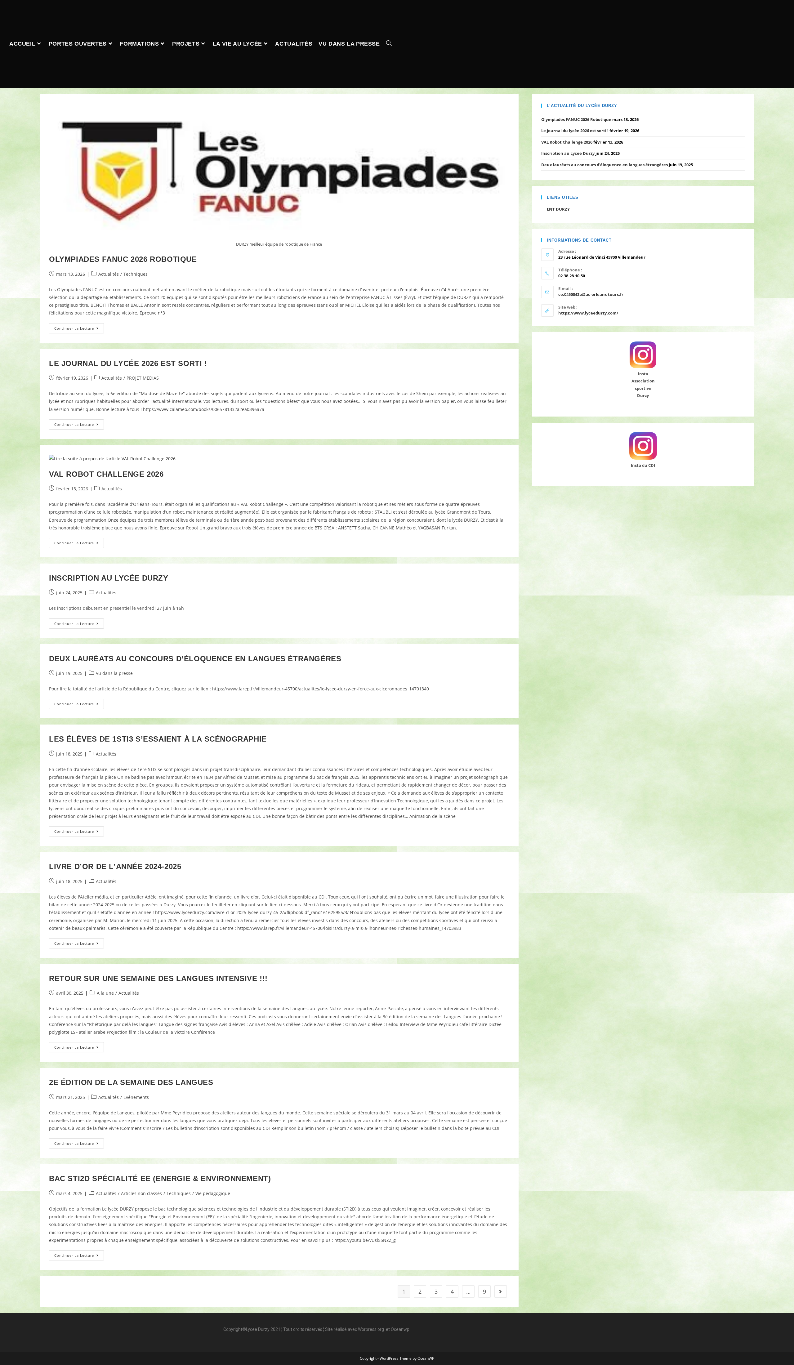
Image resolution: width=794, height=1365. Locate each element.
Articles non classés (141, 1193)
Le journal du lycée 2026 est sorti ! (128, 363)
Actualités (108, 274)
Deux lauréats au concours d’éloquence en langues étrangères (195, 658)
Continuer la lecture (79, 327)
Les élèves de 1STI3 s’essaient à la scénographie (158, 739)
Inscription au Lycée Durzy (108, 578)
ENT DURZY (558, 209)
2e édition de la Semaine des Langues (131, 1082)
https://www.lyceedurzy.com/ (588, 313)
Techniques (135, 274)
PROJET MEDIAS (143, 378)
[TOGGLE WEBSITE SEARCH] (389, 44)
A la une (105, 993)
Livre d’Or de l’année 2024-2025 (115, 866)
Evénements (136, 1097)
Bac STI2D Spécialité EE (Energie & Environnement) (160, 1178)
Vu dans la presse (114, 673)
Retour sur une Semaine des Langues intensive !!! (158, 978)
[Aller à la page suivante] (500, 1291)
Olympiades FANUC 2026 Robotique (123, 259)
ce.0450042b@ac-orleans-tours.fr (590, 294)
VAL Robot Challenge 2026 (106, 474)
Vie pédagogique (212, 1193)
